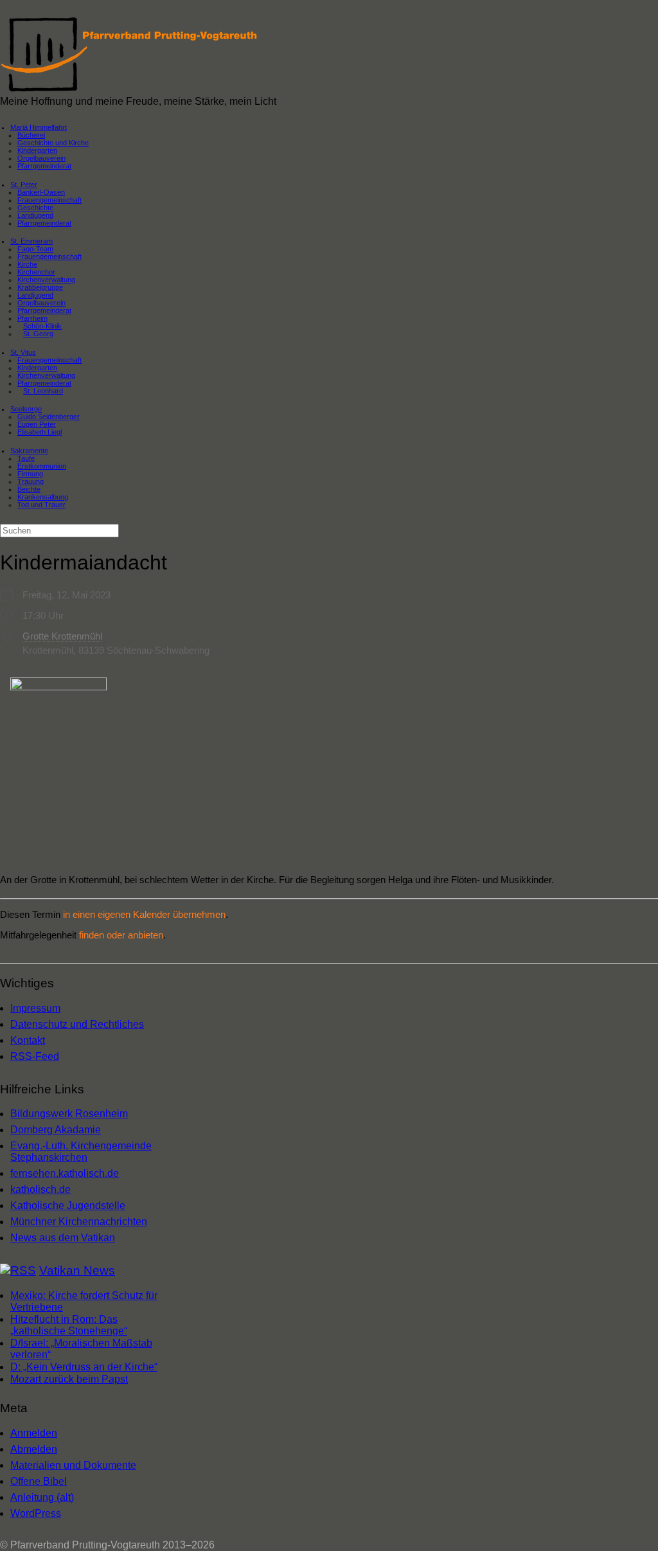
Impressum (35, 1008)
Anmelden (33, 1433)
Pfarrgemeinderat (44, 166)
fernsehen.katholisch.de (64, 1173)
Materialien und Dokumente (73, 1465)
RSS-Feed (34, 1056)
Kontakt (27, 1040)
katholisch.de (40, 1189)
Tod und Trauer (41, 504)
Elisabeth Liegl (39, 432)
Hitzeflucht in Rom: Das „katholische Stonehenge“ (68, 1325)
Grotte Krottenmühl (62, 636)
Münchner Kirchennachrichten (78, 1221)
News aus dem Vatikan (62, 1237)
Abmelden (33, 1449)
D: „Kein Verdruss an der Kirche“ (83, 1366)
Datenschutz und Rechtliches (77, 1024)
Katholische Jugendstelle (67, 1205)
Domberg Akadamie (55, 1129)
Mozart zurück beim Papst (69, 1379)
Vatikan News (77, 1270)
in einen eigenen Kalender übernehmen (144, 914)
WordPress (35, 1513)
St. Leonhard (43, 391)
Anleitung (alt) (42, 1497)
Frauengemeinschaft (49, 256)
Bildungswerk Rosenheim (69, 1113)
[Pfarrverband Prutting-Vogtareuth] (130, 89)
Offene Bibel (38, 1481)
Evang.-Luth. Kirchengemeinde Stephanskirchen (81, 1151)
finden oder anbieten (121, 934)
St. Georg (38, 333)
